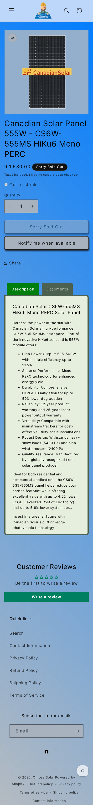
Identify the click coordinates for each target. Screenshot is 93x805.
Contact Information (30, 645)
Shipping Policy (25, 682)
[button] (11, 10)
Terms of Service (27, 695)
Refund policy (41, 784)
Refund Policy (24, 670)
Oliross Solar (43, 777)
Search (17, 633)
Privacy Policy (24, 658)
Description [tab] (23, 289)
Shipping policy (66, 792)
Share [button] (15, 263)
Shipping (35, 174)
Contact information (49, 801)
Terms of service (34, 792)
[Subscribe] (77, 731)
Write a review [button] (46, 597)
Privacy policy (69, 784)
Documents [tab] (57, 289)
